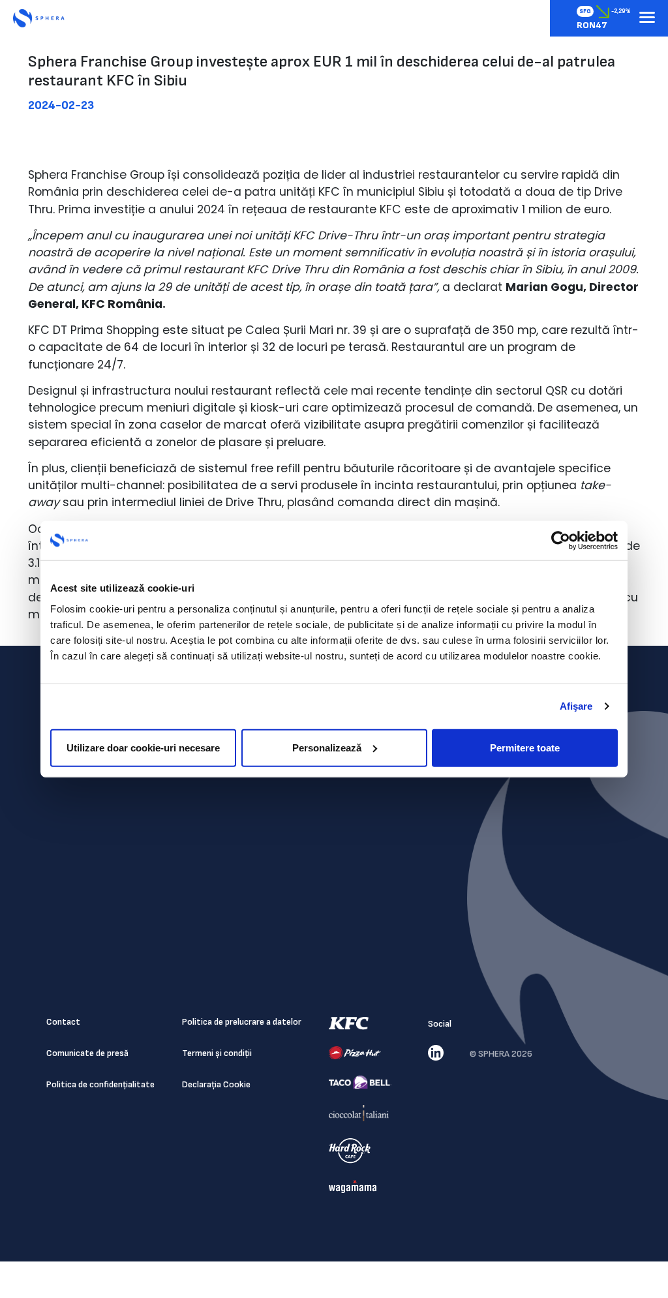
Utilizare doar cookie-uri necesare (143, 747)
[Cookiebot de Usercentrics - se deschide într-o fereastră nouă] (561, 541)
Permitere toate (525, 747)
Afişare (576, 706)
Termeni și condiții (217, 1053)
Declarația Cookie (216, 1084)
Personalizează (326, 747)
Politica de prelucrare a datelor (241, 1021)
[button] (647, 18)
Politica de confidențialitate (100, 1084)
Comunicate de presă (87, 1053)
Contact (63, 1021)
